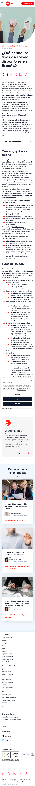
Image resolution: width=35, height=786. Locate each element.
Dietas (3, 648)
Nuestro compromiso (7, 674)
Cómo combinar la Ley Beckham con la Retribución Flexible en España (16, 506)
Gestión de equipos (10, 566)
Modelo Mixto (6, 662)
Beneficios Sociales (7, 659)
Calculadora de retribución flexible (11, 719)
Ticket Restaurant (18, 227)
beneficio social (22, 231)
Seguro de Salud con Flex (9, 653)
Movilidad (4, 643)
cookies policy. (21, 389)
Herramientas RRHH (23, 566)
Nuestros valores (6, 671)
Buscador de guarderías (8, 700)
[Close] (32, 380)
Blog (3, 710)
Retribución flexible (8, 46)
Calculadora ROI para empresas (10, 717)
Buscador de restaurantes (9, 697)
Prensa (4, 677)
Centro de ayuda (6, 694)
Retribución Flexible (7, 656)
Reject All (17, 399)
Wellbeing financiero (21, 46)
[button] (30, 141)
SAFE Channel (6, 685)
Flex (3, 645)
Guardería (4, 640)
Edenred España (13, 431)
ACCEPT (17, 403)
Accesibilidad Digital (7, 682)
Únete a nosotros (6, 679)
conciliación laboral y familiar (19, 128)
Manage (17, 394)
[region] (17, 393)
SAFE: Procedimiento (7, 687)
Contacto (4, 702)
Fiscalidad (7, 520)
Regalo (4, 651)
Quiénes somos (6, 669)
